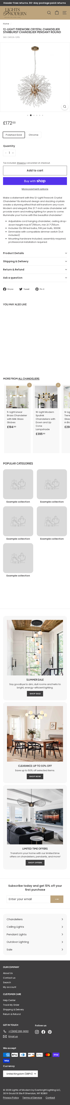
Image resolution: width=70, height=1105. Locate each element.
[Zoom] (64, 106)
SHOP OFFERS (35, 862)
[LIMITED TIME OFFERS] (35, 816)
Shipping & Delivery (15, 261)
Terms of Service (32, 1097)
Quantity (9, 146)
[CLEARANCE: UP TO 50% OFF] (35, 734)
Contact (50, 1097)
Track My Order (11, 1004)
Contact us (9, 977)
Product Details (13, 253)
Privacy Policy (11, 1097)
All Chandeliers (29, 378)
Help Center (9, 1000)
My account (9, 987)
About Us (8, 973)
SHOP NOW (35, 776)
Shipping (21, 162)
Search (7, 982)
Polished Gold (14, 135)
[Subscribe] (56, 899)
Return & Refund (13, 269)
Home (6, 23)
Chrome (33, 135)
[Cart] (57, 12)
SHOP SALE (35, 693)
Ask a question (12, 277)
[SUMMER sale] (35, 647)
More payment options (35, 189)
